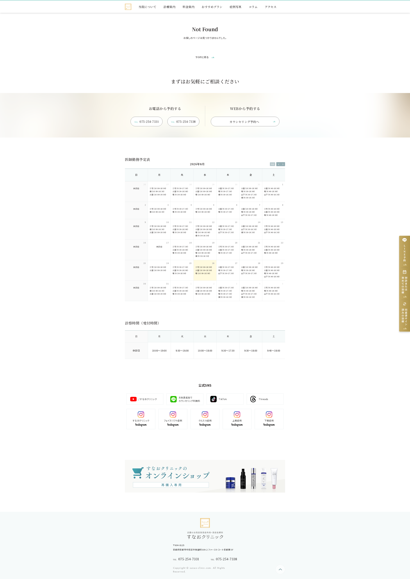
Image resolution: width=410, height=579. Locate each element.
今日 (272, 164)
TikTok (223, 399)
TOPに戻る (202, 57)
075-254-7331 (146, 121)
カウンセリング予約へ (244, 122)
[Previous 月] (278, 164)
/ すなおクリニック (148, 399)
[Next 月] (283, 164)
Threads (263, 399)
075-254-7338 (183, 121)
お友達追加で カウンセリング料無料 (189, 399)
